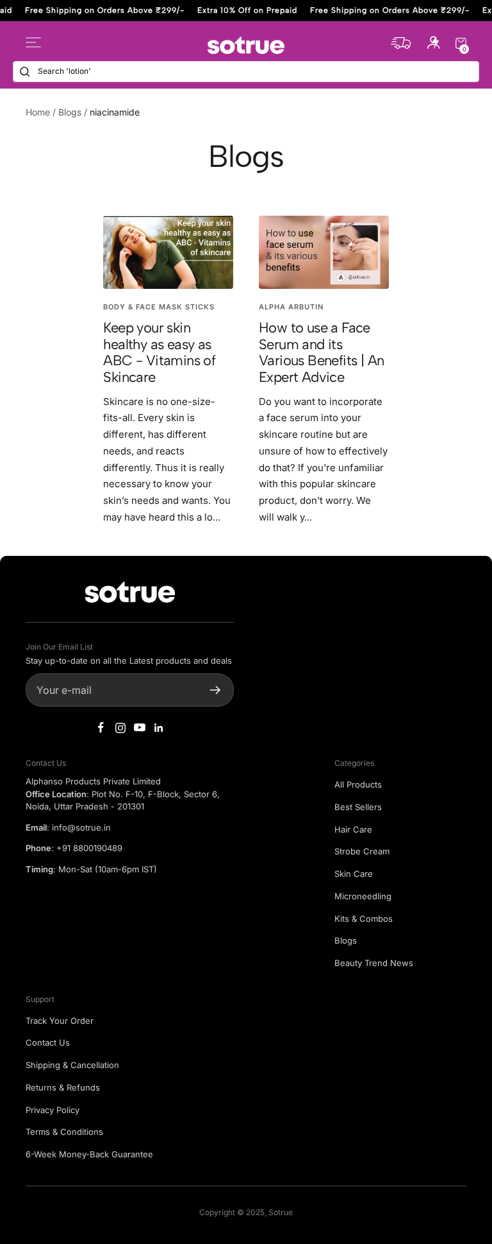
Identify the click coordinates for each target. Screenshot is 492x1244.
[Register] (215, 690)
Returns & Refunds (63, 1087)
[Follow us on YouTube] (139, 728)
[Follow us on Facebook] (101, 728)
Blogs (69, 112)
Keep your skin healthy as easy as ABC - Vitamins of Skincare (159, 352)
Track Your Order (60, 1020)
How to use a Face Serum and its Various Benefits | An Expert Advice (321, 352)
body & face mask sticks (159, 306)
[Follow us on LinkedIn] (158, 728)
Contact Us (48, 1042)
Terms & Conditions (64, 1132)
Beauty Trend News (373, 963)
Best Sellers (358, 807)
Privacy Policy (52, 1110)
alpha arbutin (291, 306)
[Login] (433, 45)
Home (38, 112)
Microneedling (362, 896)
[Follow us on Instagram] (120, 728)
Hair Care (353, 829)
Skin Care (353, 873)
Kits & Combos (363, 918)
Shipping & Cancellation (72, 1065)
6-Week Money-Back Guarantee (89, 1154)
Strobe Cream (362, 851)
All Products (358, 784)
